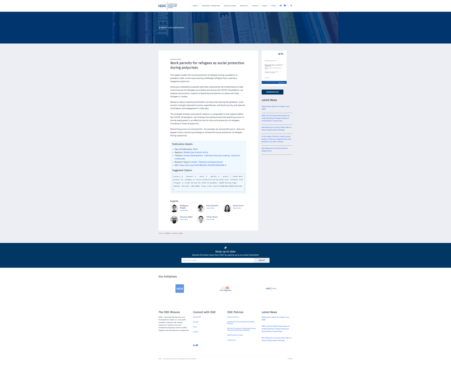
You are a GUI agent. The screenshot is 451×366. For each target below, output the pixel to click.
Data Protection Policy (235, 335)
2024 (195, 149)
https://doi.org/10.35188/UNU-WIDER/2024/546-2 (202, 165)
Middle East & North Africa (196, 152)
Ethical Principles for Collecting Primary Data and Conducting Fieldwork (241, 329)
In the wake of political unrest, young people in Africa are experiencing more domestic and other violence (276, 139)
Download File (272, 92)
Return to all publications (172, 28)
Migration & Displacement (211, 162)
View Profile (184, 210)
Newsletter (197, 317)
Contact (195, 322)
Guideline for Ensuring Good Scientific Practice (241, 322)
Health (194, 162)
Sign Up (262, 260)
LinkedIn (175, 233)
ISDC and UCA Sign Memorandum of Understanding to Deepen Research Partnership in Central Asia (276, 118)
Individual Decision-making (217, 155)
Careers (195, 332)
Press (195, 327)
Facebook (167, 233)
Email (181, 233)
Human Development (193, 155)
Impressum (231, 340)
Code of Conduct (233, 317)
